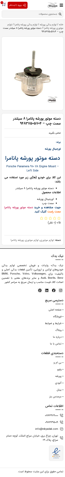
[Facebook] (53, 290)
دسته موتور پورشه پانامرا (18, 207)
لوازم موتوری (47, 240)
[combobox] (32, 14)
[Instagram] (60, 290)
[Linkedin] (46, 290)
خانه (61, 25)
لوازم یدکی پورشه (48, 25)
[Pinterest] (39, 290)
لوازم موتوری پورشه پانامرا (24, 240)
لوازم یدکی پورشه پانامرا (25, 25)
